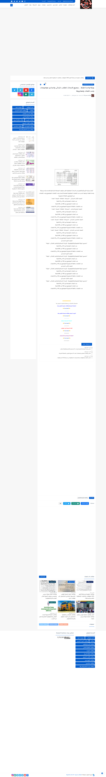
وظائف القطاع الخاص (28, 116)
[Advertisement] (53, 20)
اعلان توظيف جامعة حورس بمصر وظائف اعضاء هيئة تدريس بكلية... (85, 617)
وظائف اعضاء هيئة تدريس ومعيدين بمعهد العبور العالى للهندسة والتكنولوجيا (49, 596)
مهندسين (55, 5)
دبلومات (44, 5)
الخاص (60, 5)
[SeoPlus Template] (94, 775)
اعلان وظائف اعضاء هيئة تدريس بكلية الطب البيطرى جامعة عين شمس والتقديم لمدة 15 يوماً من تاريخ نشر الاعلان (18, 195)
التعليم (26, 5)
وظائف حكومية (29, 120)
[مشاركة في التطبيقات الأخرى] (60, 503)
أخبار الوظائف (71, 5)
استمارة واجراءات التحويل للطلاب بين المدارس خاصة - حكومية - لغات (18, 140)
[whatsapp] (12, 1)
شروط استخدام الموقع (68, 1)
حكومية (65, 5)
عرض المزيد (42, 576)
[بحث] (11, 5)
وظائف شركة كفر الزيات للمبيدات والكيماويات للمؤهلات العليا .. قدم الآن (19, 148)
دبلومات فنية (19, 107)
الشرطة (35, 5)
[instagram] (20, 94)
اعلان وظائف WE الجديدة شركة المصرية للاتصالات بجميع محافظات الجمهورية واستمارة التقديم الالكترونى (18, 187)
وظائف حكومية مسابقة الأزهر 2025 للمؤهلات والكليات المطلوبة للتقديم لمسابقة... (63, 78)
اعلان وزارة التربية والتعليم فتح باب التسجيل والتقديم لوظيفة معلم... (75, 349)
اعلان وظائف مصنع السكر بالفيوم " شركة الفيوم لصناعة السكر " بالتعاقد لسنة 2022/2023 (19, 155)
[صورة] (30, 139)
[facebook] (25, 1)
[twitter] (17, 1)
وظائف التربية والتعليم (88, 84)
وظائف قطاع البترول (18, 120)
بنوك (30, 5)
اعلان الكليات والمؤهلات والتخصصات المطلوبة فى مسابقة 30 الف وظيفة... (74, 357)
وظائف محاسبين (18, 126)
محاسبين (49, 5)
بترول (39, 5)
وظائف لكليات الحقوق (27, 123)
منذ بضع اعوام (87, 347)
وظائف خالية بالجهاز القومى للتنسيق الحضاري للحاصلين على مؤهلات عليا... (66, 596)
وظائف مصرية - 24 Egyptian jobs (73, 774)
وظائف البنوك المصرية (20, 110)
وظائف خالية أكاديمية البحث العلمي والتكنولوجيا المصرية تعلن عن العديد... (48, 617)
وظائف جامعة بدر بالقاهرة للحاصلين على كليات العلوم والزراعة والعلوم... (68, 617)
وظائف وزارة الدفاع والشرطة (26, 129)
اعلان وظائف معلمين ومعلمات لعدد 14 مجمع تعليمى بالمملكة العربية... (74, 353)
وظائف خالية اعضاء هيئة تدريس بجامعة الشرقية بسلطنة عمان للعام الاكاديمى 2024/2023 (19, 211)
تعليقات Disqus (43, 624)
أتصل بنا (44, 1)
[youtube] (22, 1)
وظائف (31, 110)
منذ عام (91, 592)
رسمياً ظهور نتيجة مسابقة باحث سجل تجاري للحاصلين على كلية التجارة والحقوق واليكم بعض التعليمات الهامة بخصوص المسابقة (18, 203)
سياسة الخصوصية (52, 1)
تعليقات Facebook (53, 624)
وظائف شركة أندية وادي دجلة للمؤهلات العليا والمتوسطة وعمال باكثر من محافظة (18, 179)
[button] (85, 503)
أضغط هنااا (66, 308)
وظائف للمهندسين (28, 126)
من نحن (59, 1)
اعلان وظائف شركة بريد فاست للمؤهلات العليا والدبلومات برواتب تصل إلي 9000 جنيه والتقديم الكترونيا (18, 163)
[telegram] (19, 1)
